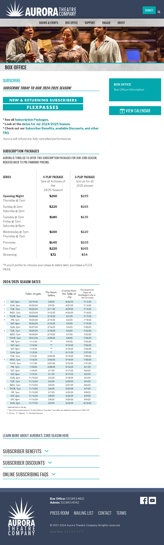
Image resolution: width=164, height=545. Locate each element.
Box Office (71, 23)
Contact (104, 513)
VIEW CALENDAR (137, 111)
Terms (121, 513)
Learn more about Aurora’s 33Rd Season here (36, 435)
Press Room (59, 513)
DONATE (149, 10)
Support (90, 23)
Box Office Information (129, 89)
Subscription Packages (31, 119)
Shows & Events (48, 23)
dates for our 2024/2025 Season (46, 124)
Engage (106, 23)
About (121, 23)
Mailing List (83, 513)
